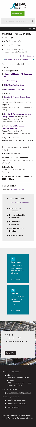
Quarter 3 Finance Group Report (17, 97)
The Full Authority (16, 198)
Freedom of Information (16, 404)
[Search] (32, 21)
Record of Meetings (21, 202)
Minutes (22, 189)
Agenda (14, 189)
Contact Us (10, 353)
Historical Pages (16, 235)
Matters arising (10, 81)
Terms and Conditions (16, 418)
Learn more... (16, 279)
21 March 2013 (26, 59)
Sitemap (29, 418)
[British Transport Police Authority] (18, 6)
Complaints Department (16, 400)
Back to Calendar (27, 56)
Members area (17, 13)
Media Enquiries (13, 407)
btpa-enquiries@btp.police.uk (19, 393)
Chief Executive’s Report (14, 89)
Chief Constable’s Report (14, 85)
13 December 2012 (12, 59)
